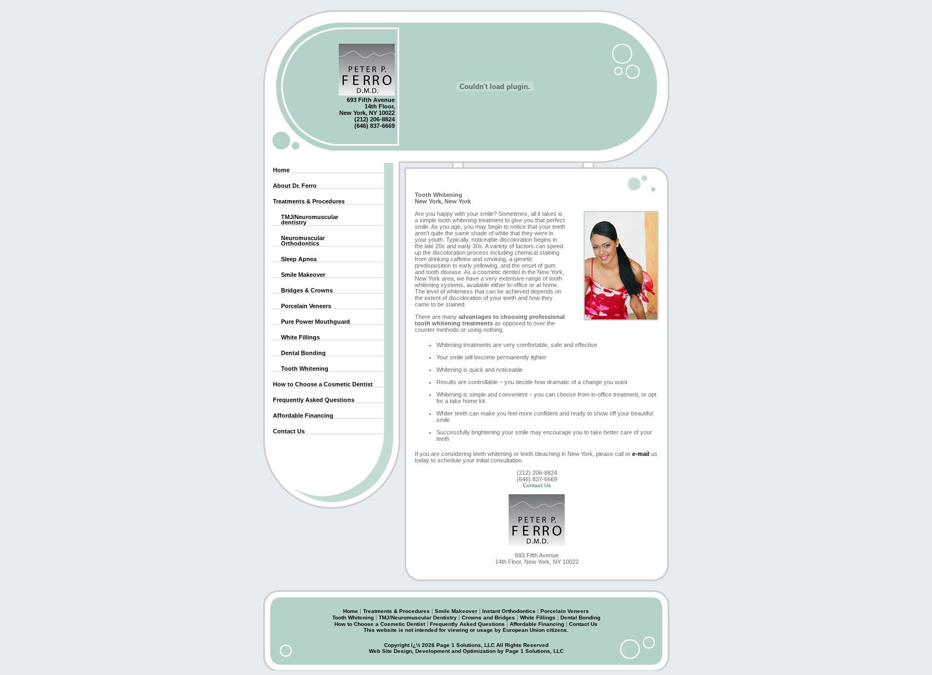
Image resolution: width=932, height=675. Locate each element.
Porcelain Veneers (302, 306)
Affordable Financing (303, 416)
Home (281, 170)
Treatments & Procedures (309, 201)
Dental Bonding (299, 353)
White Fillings (296, 337)
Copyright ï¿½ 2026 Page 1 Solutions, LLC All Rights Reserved (466, 645)
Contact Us (289, 431)
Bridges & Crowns (303, 291)
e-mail (640, 454)
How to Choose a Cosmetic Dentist (323, 384)
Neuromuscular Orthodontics (299, 241)
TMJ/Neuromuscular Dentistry (418, 618)
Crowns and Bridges (488, 618)
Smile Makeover (299, 275)
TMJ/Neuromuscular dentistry (305, 220)
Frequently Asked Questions (313, 400)
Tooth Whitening (300, 369)
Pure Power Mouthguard (311, 322)
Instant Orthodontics (509, 611)
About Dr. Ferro (295, 186)
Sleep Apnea (295, 259)
